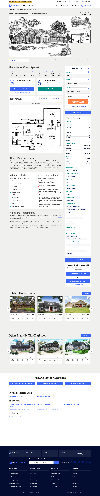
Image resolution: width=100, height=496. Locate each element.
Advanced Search (28, 6)
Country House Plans (21, 9)
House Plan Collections (15, 486)
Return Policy (33, 480)
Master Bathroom (82, 251)
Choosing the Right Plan (15, 480)
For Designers (54, 483)
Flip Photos (24, 60)
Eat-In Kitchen (82, 238)
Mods (62, 6)
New (37, 6)
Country (68, 170)
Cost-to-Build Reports (56, 480)
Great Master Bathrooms (71, 404)
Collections (55, 6)
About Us (74, 473)
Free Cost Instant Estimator (77, 281)
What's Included (55, 473)
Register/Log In (34, 483)
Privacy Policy (23, 492)
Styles (42, 6)
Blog (68, 6)
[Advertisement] (50, 434)
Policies (60, 217)
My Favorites (33, 486)
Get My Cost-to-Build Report (22, 88)
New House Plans (13, 476)
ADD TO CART (78, 102)
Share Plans (56, 98)
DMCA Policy (31, 492)
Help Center (33, 473)
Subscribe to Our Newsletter (38, 459)
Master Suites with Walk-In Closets (47, 409)
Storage (68, 212)
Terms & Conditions (13, 492)
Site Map (38, 492)
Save (81, 14)
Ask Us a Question (78, 112)
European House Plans (43, 396)
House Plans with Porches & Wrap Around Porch (22, 405)
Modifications (54, 476)
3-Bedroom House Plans (77, 383)
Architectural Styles (14, 483)
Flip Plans (45, 98)
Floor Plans (13, 60)
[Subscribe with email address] (56, 462)
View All (85, 335)
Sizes (48, 6)
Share (89, 14)
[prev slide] (8, 309)
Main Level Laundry (71, 209)
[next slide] (91, 309)
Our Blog (74, 486)
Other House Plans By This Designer (21, 383)
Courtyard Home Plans (43, 404)
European (74, 170)
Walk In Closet (70, 253)
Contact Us (33, 476)
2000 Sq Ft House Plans (49, 383)
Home (10, 9)
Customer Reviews (77, 480)
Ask (85, 14)
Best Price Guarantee (77, 476)
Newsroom (75, 483)
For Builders (54, 486)
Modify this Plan (50, 88)
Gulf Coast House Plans (16, 417)
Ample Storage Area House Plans (19, 409)
